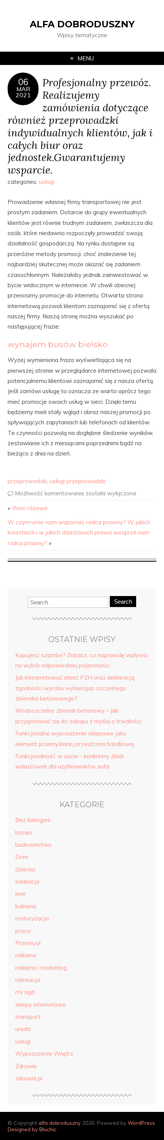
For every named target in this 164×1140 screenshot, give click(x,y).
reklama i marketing (41, 967)
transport (27, 1016)
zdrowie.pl (28, 1078)
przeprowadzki (27, 481)
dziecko (25, 869)
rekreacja (27, 979)
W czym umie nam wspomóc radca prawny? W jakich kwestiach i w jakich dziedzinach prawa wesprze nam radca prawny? (79, 533)
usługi (46, 181)
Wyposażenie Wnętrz (44, 1053)
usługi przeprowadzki (78, 481)
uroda (23, 1028)
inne (20, 893)
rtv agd (25, 992)
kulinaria (25, 906)
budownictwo (33, 844)
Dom (21, 856)
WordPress (141, 1122)
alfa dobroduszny (82, 24)
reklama (25, 955)
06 (23, 82)
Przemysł (27, 943)
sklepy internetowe (40, 1004)
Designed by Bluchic (32, 1129)
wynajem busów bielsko (58, 344)
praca (23, 930)
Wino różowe (30, 508)
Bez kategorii (32, 820)
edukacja (27, 881)
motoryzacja (32, 918)
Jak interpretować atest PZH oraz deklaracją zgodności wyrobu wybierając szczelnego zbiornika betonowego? (75, 688)
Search (123, 601)
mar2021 (23, 92)
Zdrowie (26, 1066)
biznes (23, 832)
